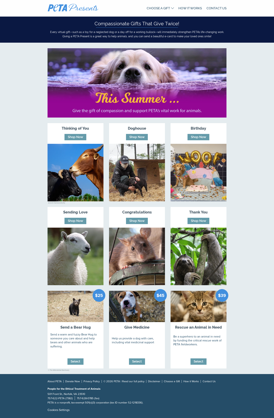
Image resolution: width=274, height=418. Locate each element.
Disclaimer (154, 381)
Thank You (198, 211)
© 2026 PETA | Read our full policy (123, 381)
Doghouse (137, 128)
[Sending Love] (75, 256)
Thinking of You (75, 128)
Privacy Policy (92, 381)
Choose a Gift (158, 8)
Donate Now (72, 381)
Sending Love (75, 211)
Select (75, 361)
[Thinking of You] (75, 172)
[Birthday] (198, 172)
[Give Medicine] (137, 306)
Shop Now (75, 137)
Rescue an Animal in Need (198, 327)
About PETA (55, 381)
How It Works (190, 8)
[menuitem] (160, 8)
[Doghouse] (137, 172)
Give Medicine (136, 327)
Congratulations (137, 211)
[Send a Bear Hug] (75, 306)
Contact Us (216, 8)
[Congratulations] (137, 256)
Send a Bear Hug (75, 327)
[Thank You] (198, 256)
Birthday (198, 128)
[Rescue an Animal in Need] (198, 306)
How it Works (191, 381)
